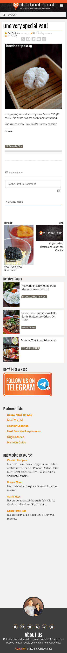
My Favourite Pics (14, 146)
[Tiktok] (44, 626)
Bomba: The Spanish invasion (38, 340)
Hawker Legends (17, 425)
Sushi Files (13, 496)
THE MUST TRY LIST (30, 348)
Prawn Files (14, 482)
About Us (33, 635)
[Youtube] (29, 626)
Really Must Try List (19, 414)
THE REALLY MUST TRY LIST (34, 297)
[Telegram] (37, 626)
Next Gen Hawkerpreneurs (24, 431)
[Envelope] (51, 626)
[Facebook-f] (15, 626)
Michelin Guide (16, 442)
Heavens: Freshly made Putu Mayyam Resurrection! (38, 287)
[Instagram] (22, 626)
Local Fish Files (16, 510)
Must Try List (15, 420)
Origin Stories (15, 437)
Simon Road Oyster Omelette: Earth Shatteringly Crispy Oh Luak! (39, 317)
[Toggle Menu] (61, 5)
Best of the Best (28, 327)
